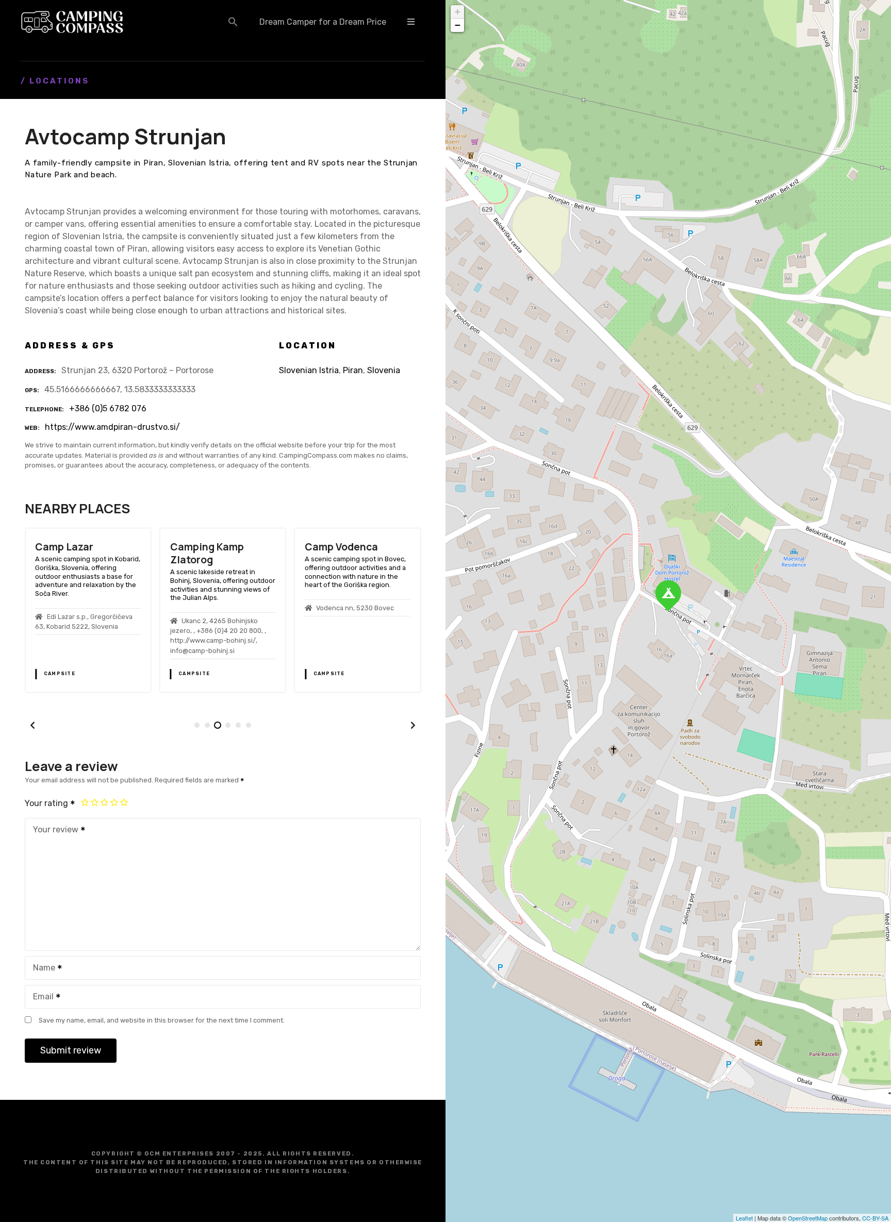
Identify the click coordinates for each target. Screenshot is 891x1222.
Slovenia (383, 370)
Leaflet (744, 1218)
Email (40, 997)
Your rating (47, 803)
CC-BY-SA (875, 1218)
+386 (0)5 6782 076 (107, 408)
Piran (353, 370)
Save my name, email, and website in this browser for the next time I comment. (162, 1020)
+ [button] (457, 11)
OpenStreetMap (808, 1218)
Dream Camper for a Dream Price (322, 22)
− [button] (457, 25)
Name (41, 969)
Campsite (59, 673)
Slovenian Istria (309, 370)
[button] (233, 21)
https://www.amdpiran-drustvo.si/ (112, 427)
